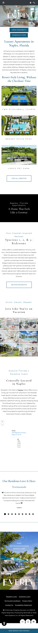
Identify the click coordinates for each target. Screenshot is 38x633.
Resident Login (11, 592)
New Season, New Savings (19, 631)
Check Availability (19, 30)
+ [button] (2, 421)
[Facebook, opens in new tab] (17, 564)
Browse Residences (19, 285)
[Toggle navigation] (3, 3)
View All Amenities (19, 178)
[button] (31, 3)
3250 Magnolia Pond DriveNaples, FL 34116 (19, 433)
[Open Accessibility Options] (4, 624)
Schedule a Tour (19, 35)
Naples (20, 390)
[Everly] (19, 442)
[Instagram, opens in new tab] (21, 564)
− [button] (2, 424)
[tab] (5, 514)
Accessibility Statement (23, 600)
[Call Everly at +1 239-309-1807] (34, 3)
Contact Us (9, 600)
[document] (19, 443)
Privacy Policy (27, 596)
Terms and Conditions (12, 596)
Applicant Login (24, 592)
